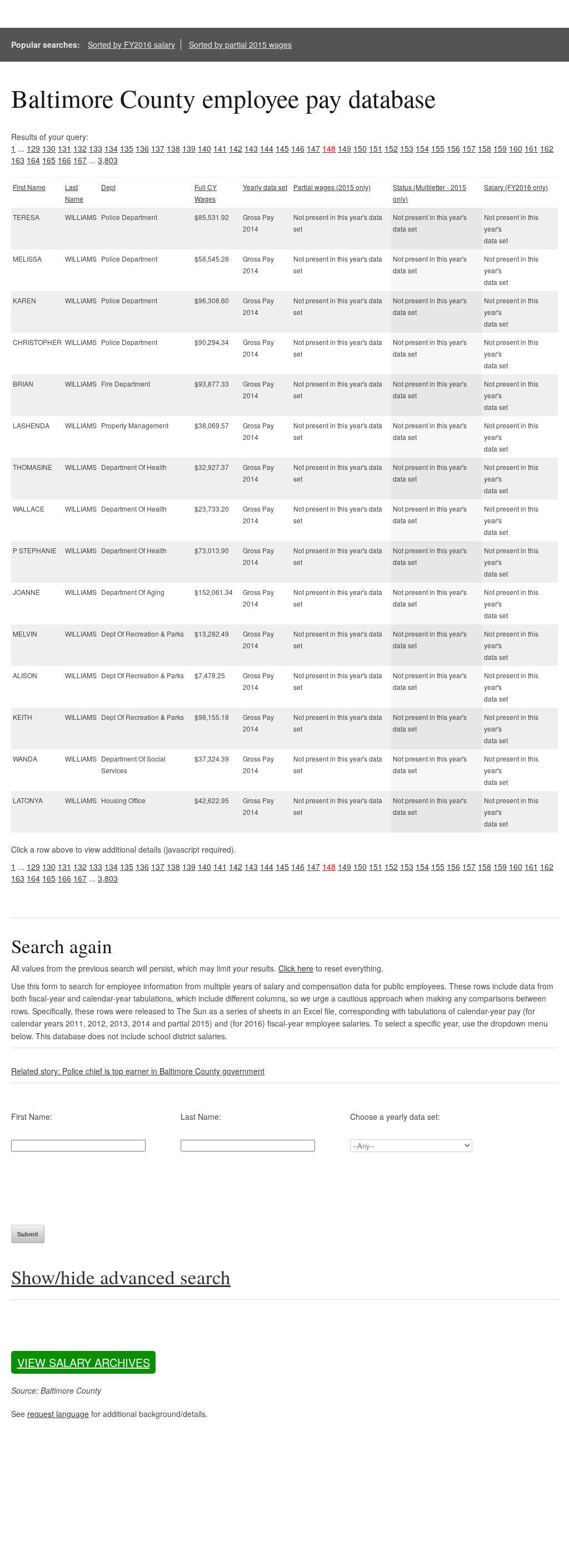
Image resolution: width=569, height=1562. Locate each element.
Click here (295, 968)
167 (80, 160)
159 (500, 148)
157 (469, 148)
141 (220, 148)
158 (484, 148)
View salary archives (83, 1362)
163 (17, 160)
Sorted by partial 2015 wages (240, 44)
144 (266, 148)
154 (422, 148)
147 (313, 148)
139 (189, 148)
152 (391, 148)
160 (515, 148)
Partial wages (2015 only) (332, 187)
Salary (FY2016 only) (516, 187)
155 (438, 148)
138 (173, 148)
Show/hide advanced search (121, 1277)
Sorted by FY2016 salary (131, 44)
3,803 (108, 160)
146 (298, 148)
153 (406, 148)
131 (64, 148)
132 (80, 148)
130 (49, 148)
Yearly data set (265, 187)
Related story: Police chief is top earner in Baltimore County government (137, 1071)
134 (111, 148)
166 (64, 160)
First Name (29, 187)
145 (282, 148)
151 (375, 148)
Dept (108, 187)
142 (235, 148)
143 (251, 148)
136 (142, 148)
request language (58, 1413)
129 (33, 148)
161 (531, 148)
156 (453, 148)
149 (344, 148)
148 (329, 148)
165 (49, 160)
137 (157, 148)
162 (546, 148)
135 (126, 148)
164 (33, 160)
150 (360, 148)
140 (204, 148)
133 (95, 148)
